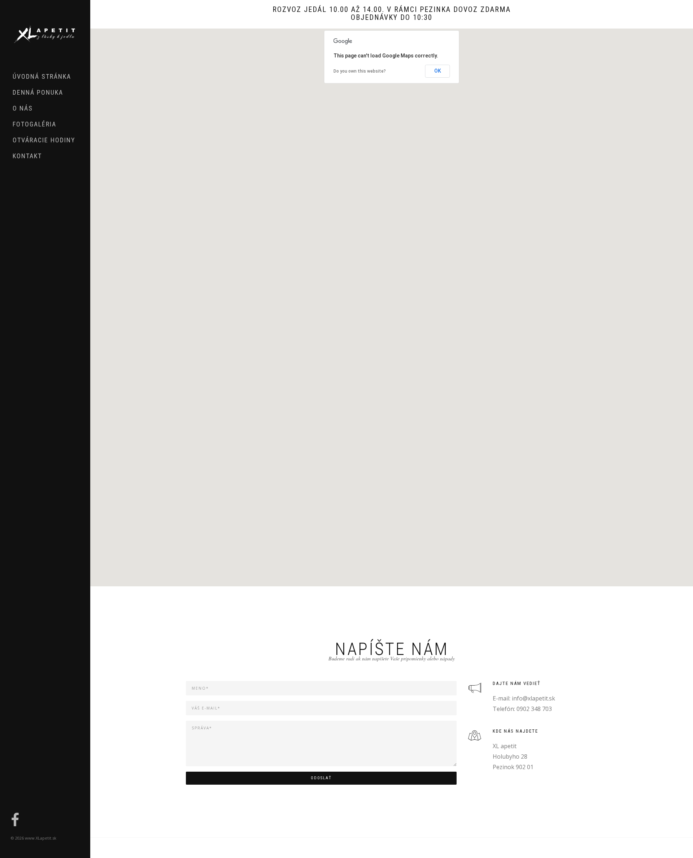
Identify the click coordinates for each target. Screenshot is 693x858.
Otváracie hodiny (44, 140)
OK (437, 71)
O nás (23, 108)
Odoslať (321, 778)
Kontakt (27, 156)
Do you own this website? (360, 71)
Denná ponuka (38, 92)
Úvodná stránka (42, 76)
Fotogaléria (34, 124)
